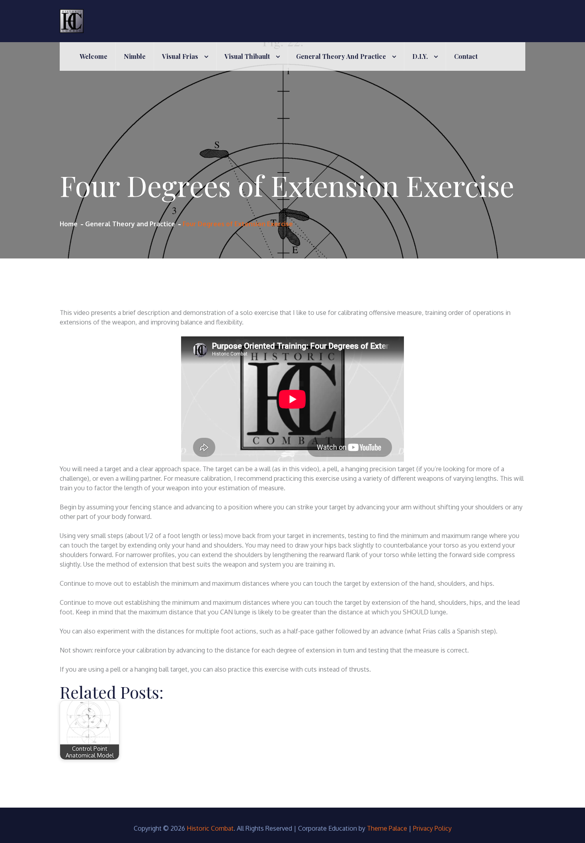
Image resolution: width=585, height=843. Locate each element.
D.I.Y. (420, 56)
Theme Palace (387, 828)
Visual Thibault (247, 56)
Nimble (135, 56)
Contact (466, 56)
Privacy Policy (432, 828)
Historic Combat (210, 828)
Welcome (93, 56)
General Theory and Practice (341, 56)
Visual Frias (180, 56)
